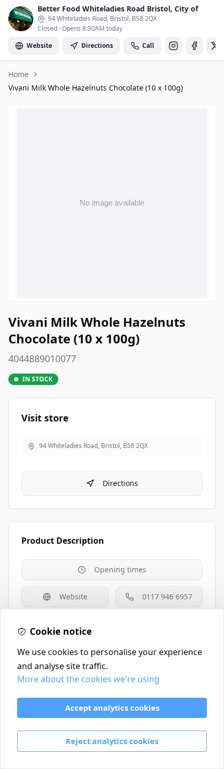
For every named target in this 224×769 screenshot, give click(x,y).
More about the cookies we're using (88, 679)
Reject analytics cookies (112, 741)
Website (73, 596)
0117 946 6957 (167, 596)
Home (18, 74)
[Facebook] (194, 45)
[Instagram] (173, 45)
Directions (120, 483)
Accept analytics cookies (112, 707)
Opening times (120, 569)
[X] (215, 45)
